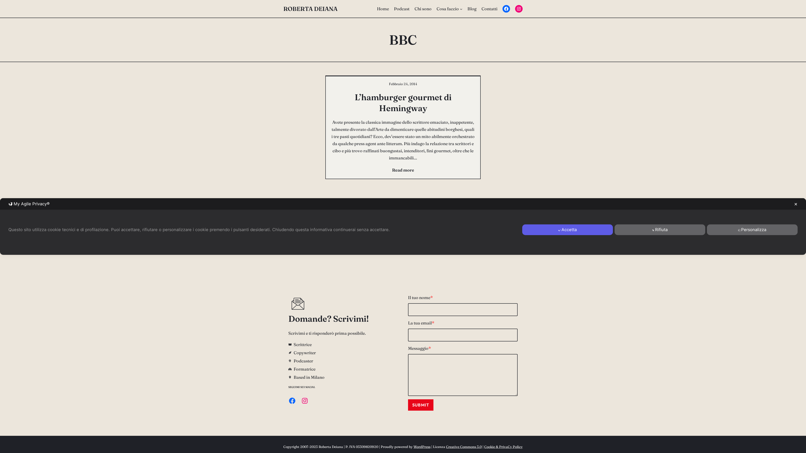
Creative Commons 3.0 (464, 447)
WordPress (421, 447)
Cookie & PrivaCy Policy (503, 447)
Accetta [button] (569, 229)
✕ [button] (796, 204)
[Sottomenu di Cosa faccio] (461, 9)
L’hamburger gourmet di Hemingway (403, 102)
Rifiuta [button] (661, 229)
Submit (420, 404)
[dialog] (403, 226)
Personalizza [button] (753, 229)
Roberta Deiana (310, 8)
